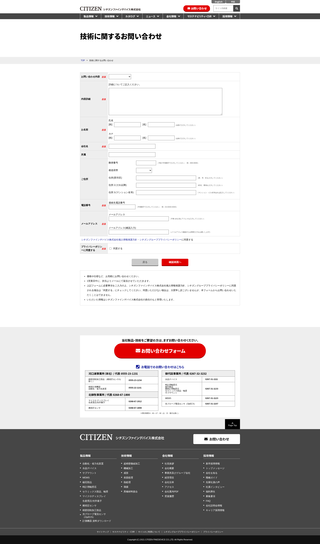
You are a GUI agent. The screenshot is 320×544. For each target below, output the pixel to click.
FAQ (208, 501)
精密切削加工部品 (91, 510)
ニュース (150, 16)
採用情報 (227, 16)
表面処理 (128, 477)
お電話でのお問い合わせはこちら (162, 367)
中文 (233, 1)
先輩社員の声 (213, 482)
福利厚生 (210, 491)
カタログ (130, 16)
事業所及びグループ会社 (177, 473)
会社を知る (212, 473)
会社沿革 (169, 482)
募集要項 (210, 496)
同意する (117, 248)
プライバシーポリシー (213, 532)
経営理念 (169, 477)
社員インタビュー (215, 487)
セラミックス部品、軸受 (95, 491)
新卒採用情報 (213, 463)
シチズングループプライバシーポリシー (161, 239)
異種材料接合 (131, 491)
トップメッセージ (215, 468)
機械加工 (128, 468)
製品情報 (89, 16)
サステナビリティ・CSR (199, 16)
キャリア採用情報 (215, 510)
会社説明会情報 (214, 505)
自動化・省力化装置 (93, 463)
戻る (145, 262)
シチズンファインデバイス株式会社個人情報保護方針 (109, 239)
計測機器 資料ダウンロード (96, 521)
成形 (126, 473)
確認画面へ (175, 262)
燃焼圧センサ (89, 505)
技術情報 (110, 16)
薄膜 (126, 487)
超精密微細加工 (132, 463)
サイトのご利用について (149, 532)
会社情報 (171, 16)
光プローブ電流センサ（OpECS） (94, 515)
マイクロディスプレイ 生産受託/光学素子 (94, 498)
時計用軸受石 (89, 487)
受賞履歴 (169, 496)
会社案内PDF (172, 491)
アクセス (169, 487)
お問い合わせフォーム (163, 350)
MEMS (86, 477)
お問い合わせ (199, 8)
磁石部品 (87, 482)
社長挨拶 (169, 463)
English (218, 1)
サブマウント (89, 473)
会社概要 (169, 468)
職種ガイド (212, 477)
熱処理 (127, 482)
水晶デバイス (89, 468)
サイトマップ (103, 532)
